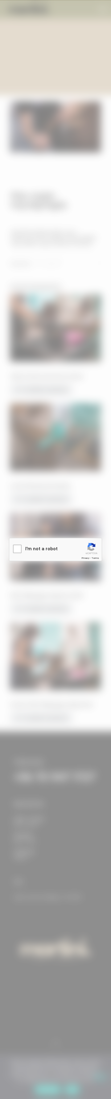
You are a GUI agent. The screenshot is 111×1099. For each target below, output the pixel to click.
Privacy (85, 558)
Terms (95, 558)
